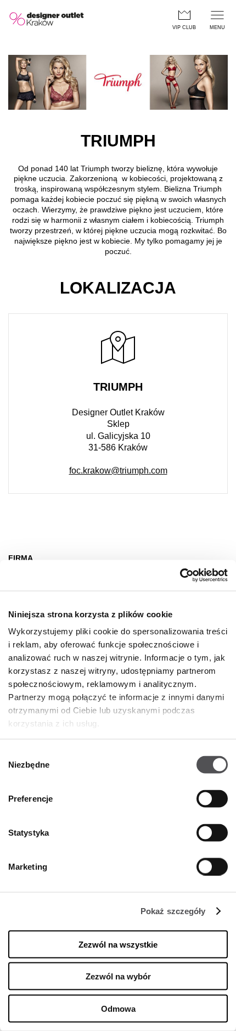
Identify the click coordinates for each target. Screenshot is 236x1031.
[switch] (212, 798)
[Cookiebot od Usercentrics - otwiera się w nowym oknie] (180, 575)
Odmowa (118, 1008)
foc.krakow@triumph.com (118, 470)
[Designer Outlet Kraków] (47, 19)
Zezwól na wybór (118, 976)
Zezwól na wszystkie (118, 944)
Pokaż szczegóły (173, 911)
